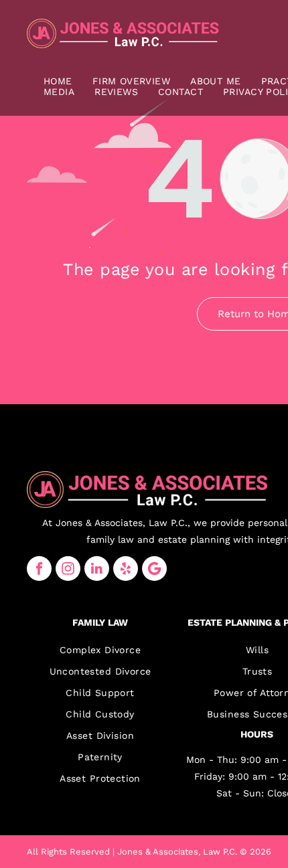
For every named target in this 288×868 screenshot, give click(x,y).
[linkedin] (96, 568)
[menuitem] (57, 81)
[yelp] (125, 568)
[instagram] (68, 568)
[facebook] (39, 568)
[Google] (154, 568)
